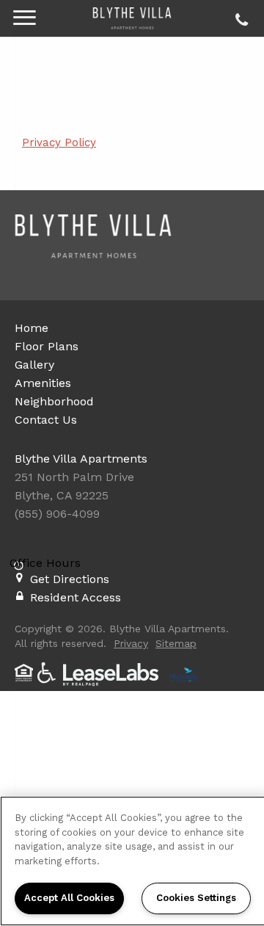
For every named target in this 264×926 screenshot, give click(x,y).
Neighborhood (54, 401)
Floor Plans (46, 346)
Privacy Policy (59, 142)
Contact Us (46, 420)
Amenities (43, 383)
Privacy (131, 643)
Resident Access (75, 597)
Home (31, 328)
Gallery (34, 365)
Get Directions (69, 579)
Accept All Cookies (69, 897)
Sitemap (176, 643)
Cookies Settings (196, 897)
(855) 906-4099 (239, 16)
